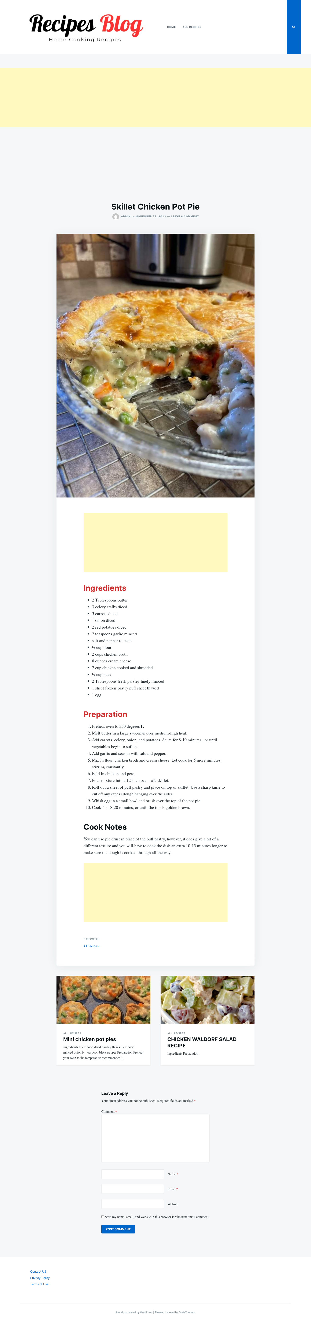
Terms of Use (39, 1284)
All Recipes (192, 27)
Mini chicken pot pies (89, 1039)
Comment (109, 1111)
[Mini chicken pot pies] (103, 1000)
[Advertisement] (127, 97)
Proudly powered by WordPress (134, 1312)
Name (173, 1174)
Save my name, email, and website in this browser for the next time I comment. (157, 1216)
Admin (126, 216)
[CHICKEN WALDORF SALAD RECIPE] (208, 1000)
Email (173, 1189)
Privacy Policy (40, 1278)
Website (173, 1204)
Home (171, 27)
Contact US (38, 1271)
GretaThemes (187, 1312)
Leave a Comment (185, 216)
